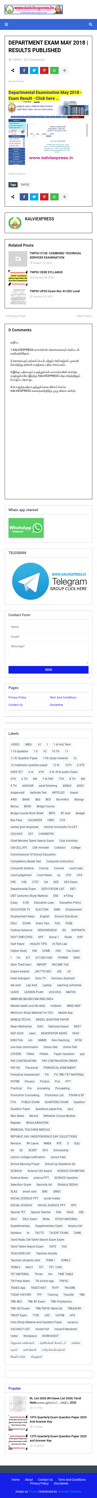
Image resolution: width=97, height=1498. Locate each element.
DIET (73, 889)
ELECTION (42, 909)
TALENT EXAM (58, 1232)
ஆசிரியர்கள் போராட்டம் (53, 1343)
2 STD (81, 765)
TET (41, 1267)
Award (74, 792)
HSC (58, 950)
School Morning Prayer (25, 1164)
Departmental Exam (23, 889)
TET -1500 (55, 1267)
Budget (80, 813)
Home (16, 1479)
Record (33, 1116)
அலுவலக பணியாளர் (22, 1343)
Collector (60, 847)
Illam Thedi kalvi (21, 964)
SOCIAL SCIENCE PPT (24, 1198)
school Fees (58, 1157)
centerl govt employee (24, 827)
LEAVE (15, 992)
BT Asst (65, 813)
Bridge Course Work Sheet (27, 813)
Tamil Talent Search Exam (27, 1246)
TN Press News (20, 1281)
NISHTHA (17, 1040)
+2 (39, 744)
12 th (56, 765)
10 (44, 751)
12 (75, 758)
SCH (45, 1150)
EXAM (26, 923)
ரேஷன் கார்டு (18, 1356)
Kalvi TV (40, 978)
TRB (81, 1294)
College (76, 847)
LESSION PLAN (33, 992)
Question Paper (20, 1109)
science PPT (41, 1177)
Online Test (70, 1047)
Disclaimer (56, 705)
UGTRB (60, 1315)
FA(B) (68, 923)
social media (52, 1198)
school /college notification (28, 1157)
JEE (59, 971)
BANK (26, 799)
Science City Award (40, 1171)
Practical (16, 1088)
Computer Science (22, 868)
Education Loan (44, 902)
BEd (37, 799)
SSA (58, 1212)
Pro (29, 1088)
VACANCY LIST (20, 1329)
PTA (13, 1102)
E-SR (26, 902)
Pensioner (31, 1067)
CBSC (50, 820)
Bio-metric (62, 799)
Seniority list (44, 1184)
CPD (68, 875)
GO (64, 930)
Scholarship (61, 1150)
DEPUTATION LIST (53, 889)
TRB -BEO (16, 1301)
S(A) (77, 1143)
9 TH (14, 785)
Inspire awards (20, 971)
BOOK (27, 806)
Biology (79, 799)
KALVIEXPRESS (39, 218)
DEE (56, 882)
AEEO (80, 785)
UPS (72, 1315)
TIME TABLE (65, 1274)
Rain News (17, 1116)
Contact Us (15, 705)
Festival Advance (21, 930)
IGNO (76, 957)
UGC (47, 1315)
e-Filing (68, 895)
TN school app (44, 1281)
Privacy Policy (17, 697)
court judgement (21, 875)
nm (30, 1040)
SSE (81, 1212)
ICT (28, 957)
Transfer (68, 1294)
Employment (74, 909)
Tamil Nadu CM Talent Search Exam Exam (37, 1239)
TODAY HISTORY (21, 1294)
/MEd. (28, 744)
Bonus (15, 806)
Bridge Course (45, 806)
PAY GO (15, 1067)
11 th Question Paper (24, 758)
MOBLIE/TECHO (21, 1019)
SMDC (57, 1191)
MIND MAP (74, 1006)
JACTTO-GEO (43, 971)
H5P (80, 937)
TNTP (55, 1288)
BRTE (52, 813)
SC (21, 1150)
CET (30, 834)
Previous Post (16, 316)
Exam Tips (42, 923)
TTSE (35, 1315)
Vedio (14, 1336)
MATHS (71, 992)
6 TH (24, 779)
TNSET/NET (38, 1288)
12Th (68, 765)
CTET (35, 882)
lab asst (16, 985)
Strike (46, 1219)
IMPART (42, 964)
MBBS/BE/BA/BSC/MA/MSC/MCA (32, 999)
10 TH (56, 751)
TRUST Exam (19, 1315)
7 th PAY (48, 779)
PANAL (44, 1054)
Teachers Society (46, 1253)
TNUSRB (69, 1288)
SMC (45, 1191)
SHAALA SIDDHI (67, 1184)
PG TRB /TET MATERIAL (69, 1074)
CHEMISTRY (46, 834)
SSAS (70, 1212)
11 (66, 751)
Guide (68, 937)
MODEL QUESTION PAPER (52, 1019)
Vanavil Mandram (65, 1329)
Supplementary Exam (49, 1226)
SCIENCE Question (66, 1177)
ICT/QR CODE (44, 957)
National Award (58, 1026)
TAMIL (77, 1232)
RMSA (47, 1143)
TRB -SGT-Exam (20, 1308)
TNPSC (17, 59)
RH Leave (32, 1143)
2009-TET (17, 772)
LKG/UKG (55, 992)
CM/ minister (40, 847)
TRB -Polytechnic (61, 1301)
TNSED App (18, 1288)
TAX (64, 1246)
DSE (55, 895)
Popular (14, 1388)
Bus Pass (16, 820)
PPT (68, 1081)
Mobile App (65, 1012)
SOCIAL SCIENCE (21, 1205)
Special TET (18, 1212)
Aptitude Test (38, 792)
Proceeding (62, 1088)
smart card (29, 1191)
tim (50, 1274)
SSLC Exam (30, 1219)
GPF (41, 937)
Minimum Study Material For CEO (32, 1012)
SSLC (14, 1219)
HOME (46, 950)
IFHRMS (63, 957)
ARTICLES (58, 792)
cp (58, 875)
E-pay (14, 902)
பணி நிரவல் (29, 1349)
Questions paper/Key (49, 1109)
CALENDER (35, 820)
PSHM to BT (76, 1095)
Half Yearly (17, 944)
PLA (57, 1081)
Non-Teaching (60, 1040)
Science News (19, 1177)
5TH (13, 779)
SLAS (14, 1191)
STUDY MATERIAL (66, 1219)
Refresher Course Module (59, 1116)
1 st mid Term (62, 744)
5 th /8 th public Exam (63, 772)
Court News (44, 875)
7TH (61, 779)
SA (12, 1150)
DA (46, 882)
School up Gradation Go (60, 1164)
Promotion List (54, 1095)
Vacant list (42, 1329)
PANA (30, 1054)
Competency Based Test (26, 861)
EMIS (57, 909)
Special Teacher (41, 1212)
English (44, 916)
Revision (16, 1143)
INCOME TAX (60, 964)
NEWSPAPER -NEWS (54, 1033)
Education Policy (70, 902)
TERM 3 (15, 1267)
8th (83, 779)
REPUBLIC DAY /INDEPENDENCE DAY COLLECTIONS (44, 1136)
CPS (79, 875)
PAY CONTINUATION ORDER (59, 1061)
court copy (76, 868)
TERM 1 (50, 1260)
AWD (14, 799)
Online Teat (51, 1047)
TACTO (39, 1232)
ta (28, 1232)
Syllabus (16, 1232)
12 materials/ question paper (29, 765)
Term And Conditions (63, 697)
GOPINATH (78, 930)
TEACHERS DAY (21, 1253)
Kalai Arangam (20, 978)
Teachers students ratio (25, 1260)
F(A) (57, 923)
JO (69, 971)
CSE (24, 882)
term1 (29, 1267)
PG (47, 1074)
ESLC (14, 923)
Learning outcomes (69, 985)
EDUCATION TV (20, 909)
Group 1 (54, 937)
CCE (62, 820)
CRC (13, 882)
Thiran (39, 1274)
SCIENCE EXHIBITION (71, 1171)
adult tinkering (48, 785)
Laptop (47, 985)
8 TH (72, 779)
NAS (40, 1026)
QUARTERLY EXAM (56, 1102)
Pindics (44, 1081)
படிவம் (14, 1349)
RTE (59, 1143)
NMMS (42, 1040)
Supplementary (20, 1226)
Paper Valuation (64, 1054)
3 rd (30, 772)
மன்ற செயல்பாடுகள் (53, 1349)
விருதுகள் (36, 1356)
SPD (73, 1205)
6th (35, 779)
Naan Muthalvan (21, 1026)
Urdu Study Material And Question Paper (36, 1322)
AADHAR (27, 785)
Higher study (19, 950)
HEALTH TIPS (38, 944)
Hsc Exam (73, 950)
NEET (77, 1026)
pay (82, 1054)
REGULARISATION (37, 1122)
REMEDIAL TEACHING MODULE (30, 1129)
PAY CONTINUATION (23, 1061)
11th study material (55, 758)
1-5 (36, 751)
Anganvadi (17, 792)
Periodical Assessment (25, 1074)
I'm (18, 957)
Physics (30, 1081)
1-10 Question (19, 751)
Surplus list (75, 1226)
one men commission (24, 1047)
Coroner (59, 868)
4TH (41, 772)
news (32, 1033)
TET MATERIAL (20, 1274)
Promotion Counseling (25, 1095)
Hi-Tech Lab (59, 944)
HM (34, 950)
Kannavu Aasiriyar (63, 978)
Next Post (83, 316)
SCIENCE (16, 1171)
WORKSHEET (50, 1336)
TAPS (52, 1246)
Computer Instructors (59, 861)
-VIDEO (15, 744)
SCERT (32, 1150)
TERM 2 (65, 1260)
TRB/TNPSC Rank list (48, 1308)
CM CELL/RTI (19, 847)
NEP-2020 (17, 1033)
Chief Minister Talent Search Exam (32, 840)
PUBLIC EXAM (30, 1102)
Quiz (70, 1109)
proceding (43, 1088)
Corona (43, 868)
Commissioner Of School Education (33, 854)
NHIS (76, 1033)
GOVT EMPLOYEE (22, 937)
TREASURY (74, 1308)
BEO (48, 799)
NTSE (78, 1040)
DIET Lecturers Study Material (29, 895)
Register (16, 1122)
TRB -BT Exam (36, 1301)
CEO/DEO (17, 834)
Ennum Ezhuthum (66, 916)
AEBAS (67, 785)
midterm (56, 1006)
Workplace (30, 1336)
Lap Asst (31, 985)
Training (52, 1294)
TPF (39, 1294)
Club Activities (68, 840)
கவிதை (76, 1343)
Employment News (23, 916)
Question (79, 1102)
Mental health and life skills (28, 1006)
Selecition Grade (21, 1184)
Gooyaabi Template (69, 1491)
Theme (33, 1491)
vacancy (72, 1322)
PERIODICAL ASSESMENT (60, 1067)
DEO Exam (70, 882)
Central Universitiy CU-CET (60, 827)
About (29, 1479)
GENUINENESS (47, 930)
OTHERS (16, 1054)
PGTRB (15, 1081)
